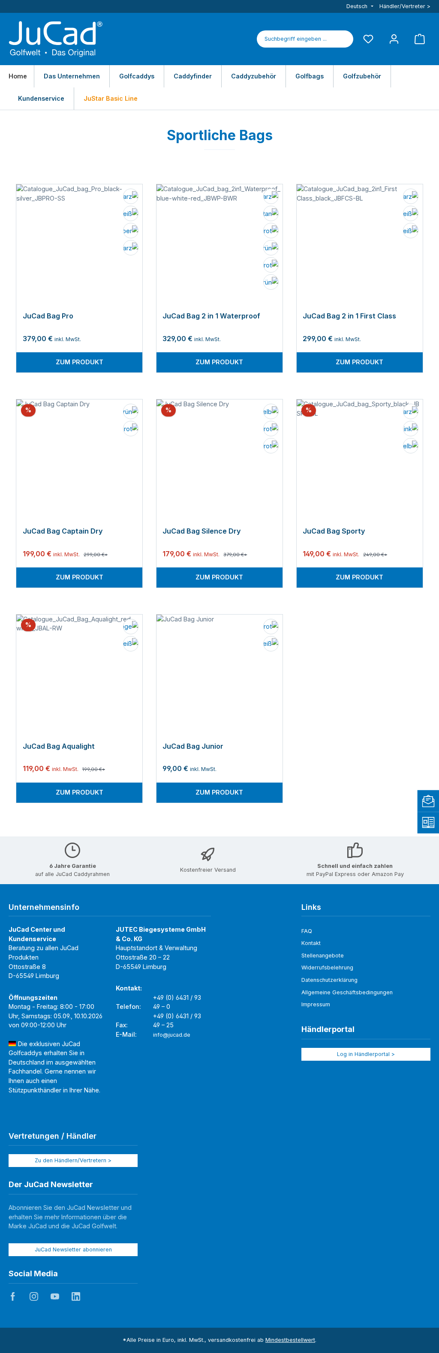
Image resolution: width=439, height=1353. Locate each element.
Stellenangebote (322, 955)
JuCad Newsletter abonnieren (73, 1249)
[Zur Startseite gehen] (56, 39)
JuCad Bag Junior (192, 746)
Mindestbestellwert (290, 1340)
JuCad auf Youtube (55, 1296)
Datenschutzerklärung (329, 980)
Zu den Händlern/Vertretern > (73, 1160)
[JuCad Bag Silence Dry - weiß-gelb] (270, 412)
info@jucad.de (171, 1035)
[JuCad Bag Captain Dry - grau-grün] (129, 412)
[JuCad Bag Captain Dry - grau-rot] (129, 429)
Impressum (315, 1004)
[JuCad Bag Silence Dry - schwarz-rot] (270, 429)
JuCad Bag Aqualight (59, 746)
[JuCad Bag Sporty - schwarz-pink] (409, 429)
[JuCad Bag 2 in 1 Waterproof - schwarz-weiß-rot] (270, 231)
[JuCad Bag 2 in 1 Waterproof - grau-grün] (270, 282)
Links (311, 907)
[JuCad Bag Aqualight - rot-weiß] (129, 644)
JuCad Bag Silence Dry (201, 531)
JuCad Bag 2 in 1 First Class (349, 316)
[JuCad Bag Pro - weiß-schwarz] (129, 197)
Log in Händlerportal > (366, 1054)
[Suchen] (343, 39)
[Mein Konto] (394, 39)
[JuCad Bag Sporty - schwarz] (409, 412)
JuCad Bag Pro (48, 316)
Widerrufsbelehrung (327, 967)
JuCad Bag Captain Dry (63, 531)
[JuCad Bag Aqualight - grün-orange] (129, 627)
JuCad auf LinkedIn (76, 1296)
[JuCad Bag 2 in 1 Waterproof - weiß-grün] (270, 248)
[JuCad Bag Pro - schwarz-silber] (129, 231)
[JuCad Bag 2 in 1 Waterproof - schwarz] (270, 197)
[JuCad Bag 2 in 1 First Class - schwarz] (409, 197)
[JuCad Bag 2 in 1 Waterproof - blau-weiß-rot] (270, 265)
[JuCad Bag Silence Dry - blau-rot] (270, 446)
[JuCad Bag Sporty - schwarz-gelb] (409, 446)
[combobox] (295, 39)
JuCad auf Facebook (13, 1296)
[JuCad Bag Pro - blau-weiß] (129, 214)
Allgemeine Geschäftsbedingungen (347, 992)
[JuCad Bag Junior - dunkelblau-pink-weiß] (270, 644)
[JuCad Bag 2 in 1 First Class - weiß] (409, 214)
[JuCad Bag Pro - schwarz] (129, 248)
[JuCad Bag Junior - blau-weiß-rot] (270, 627)
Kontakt (311, 943)
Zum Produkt (79, 362)
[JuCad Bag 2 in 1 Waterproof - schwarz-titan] (270, 214)
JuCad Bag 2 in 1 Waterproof (211, 316)
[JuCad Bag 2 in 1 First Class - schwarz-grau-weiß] (409, 231)
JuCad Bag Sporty (334, 531)
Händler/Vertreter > (404, 6)
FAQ (306, 931)
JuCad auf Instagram (34, 1296)
